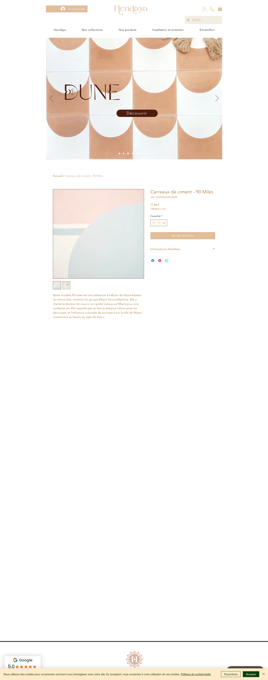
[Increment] (164, 223)
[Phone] (212, 9)
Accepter (251, 674)
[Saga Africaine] (123, 153)
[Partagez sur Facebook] (153, 260)
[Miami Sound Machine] (149, 153)
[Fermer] (263, 674)
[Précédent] (51, 98)
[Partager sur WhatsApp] (166, 260)
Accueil (58, 176)
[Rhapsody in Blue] (136, 153)
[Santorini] (141, 153)
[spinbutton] (159, 223)
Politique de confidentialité (196, 674)
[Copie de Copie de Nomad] (145, 153)
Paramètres (231, 674)
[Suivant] (217, 98)
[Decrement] (153, 223)
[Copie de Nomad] (128, 153)
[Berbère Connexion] (132, 153)
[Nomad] (119, 153)
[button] (220, 8)
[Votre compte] (204, 9)
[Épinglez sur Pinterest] (160, 260)
